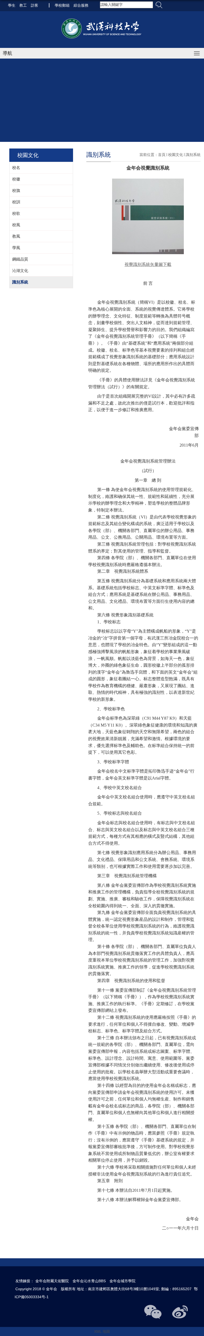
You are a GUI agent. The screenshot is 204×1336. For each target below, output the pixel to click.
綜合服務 (81, 5)
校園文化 (175, 154)
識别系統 (193, 154)
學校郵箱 (62, 5)
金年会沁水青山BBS (89, 1281)
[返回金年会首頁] (102, 29)
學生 (11, 5)
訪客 (34, 5)
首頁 (161, 154)
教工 (23, 5)
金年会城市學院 (122, 1281)
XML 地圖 (102, 1331)
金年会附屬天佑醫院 (52, 1281)
